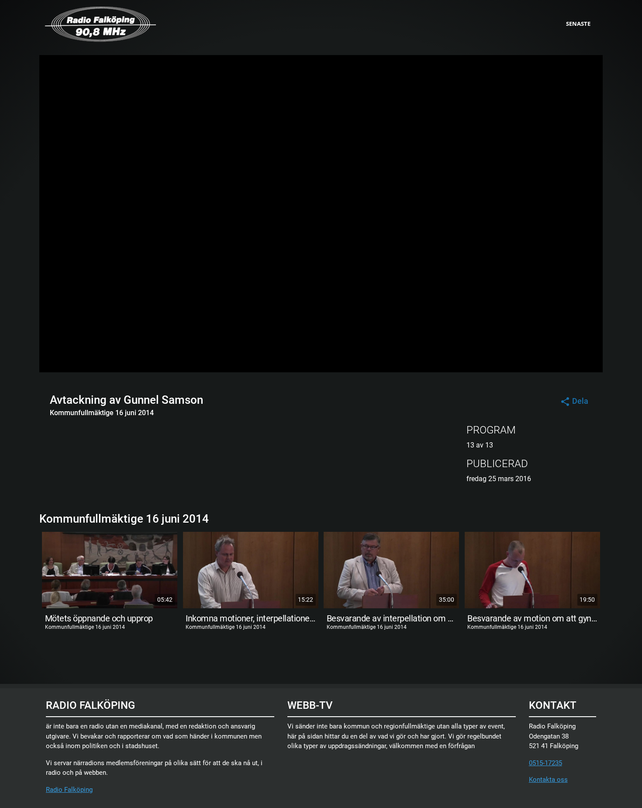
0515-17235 (545, 763)
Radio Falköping (69, 790)
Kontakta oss (548, 780)
